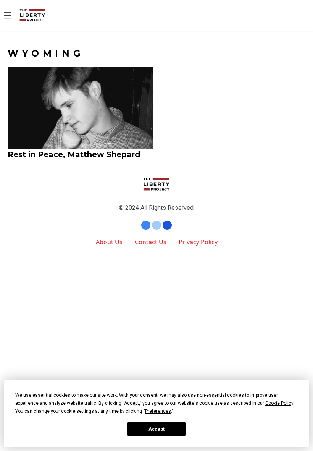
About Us (109, 242)
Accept (156, 429)
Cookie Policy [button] (279, 403)
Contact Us (150, 242)
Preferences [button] (158, 411)
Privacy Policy (198, 242)
